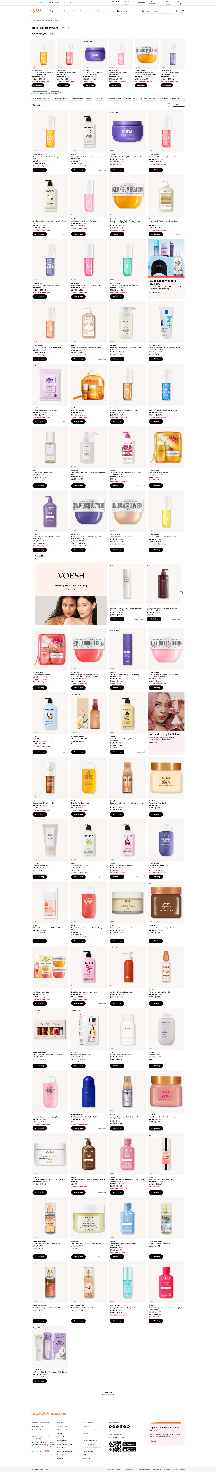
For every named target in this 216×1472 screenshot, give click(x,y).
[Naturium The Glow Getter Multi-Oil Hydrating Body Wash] (127, 328)
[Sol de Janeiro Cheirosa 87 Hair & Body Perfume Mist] (166, 517)
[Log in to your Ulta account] (177, 11)
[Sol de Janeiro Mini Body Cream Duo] (50, 973)
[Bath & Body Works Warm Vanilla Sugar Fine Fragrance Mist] (50, 1286)
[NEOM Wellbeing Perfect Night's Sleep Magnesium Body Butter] (50, 1352)
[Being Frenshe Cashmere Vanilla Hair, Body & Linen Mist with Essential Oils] (127, 784)
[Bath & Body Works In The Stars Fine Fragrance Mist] (88, 1286)
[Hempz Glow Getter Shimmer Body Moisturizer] (88, 328)
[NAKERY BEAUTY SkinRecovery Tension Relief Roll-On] (88, 1098)
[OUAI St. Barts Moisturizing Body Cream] (127, 907)
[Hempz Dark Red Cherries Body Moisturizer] (88, 973)
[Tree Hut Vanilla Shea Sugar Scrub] (166, 783)
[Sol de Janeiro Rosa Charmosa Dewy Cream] (127, 517)
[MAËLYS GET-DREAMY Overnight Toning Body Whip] (95, 61)
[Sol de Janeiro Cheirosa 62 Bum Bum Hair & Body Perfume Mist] (43, 61)
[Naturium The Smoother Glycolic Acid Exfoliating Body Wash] (88, 453)
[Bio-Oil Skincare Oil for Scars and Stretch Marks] (50, 907)
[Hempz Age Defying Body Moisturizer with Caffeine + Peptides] (50, 203)
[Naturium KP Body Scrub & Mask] (50, 845)
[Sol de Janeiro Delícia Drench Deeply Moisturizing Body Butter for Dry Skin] (88, 518)
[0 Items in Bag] (183, 11)
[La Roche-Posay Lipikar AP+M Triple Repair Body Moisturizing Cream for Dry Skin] (166, 328)
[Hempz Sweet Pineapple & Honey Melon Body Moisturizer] (127, 720)
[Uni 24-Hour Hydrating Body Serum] (127, 972)
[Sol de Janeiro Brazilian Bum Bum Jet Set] (166, 453)
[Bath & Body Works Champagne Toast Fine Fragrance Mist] (50, 1223)
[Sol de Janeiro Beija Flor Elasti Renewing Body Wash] (50, 1098)
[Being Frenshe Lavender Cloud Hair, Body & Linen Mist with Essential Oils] (127, 1098)
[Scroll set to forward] (184, 98)
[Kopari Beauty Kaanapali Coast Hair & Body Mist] (127, 1288)
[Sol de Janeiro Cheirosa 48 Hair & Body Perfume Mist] (88, 266)
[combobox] (178, 105)
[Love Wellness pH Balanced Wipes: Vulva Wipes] (50, 391)
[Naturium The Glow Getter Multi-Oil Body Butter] (88, 1223)
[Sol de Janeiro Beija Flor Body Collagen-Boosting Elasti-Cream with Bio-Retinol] (166, 656)
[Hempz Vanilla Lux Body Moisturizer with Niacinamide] (88, 1160)
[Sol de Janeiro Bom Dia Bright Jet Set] (50, 655)
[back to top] (209, 1465)
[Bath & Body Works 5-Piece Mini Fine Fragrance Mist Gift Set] (50, 1034)
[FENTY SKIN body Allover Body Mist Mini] (88, 718)
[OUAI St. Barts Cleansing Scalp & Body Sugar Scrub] (50, 1159)
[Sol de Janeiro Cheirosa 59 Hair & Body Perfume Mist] (172, 61)
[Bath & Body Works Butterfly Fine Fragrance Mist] (166, 1222)
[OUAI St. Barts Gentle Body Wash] (127, 1034)
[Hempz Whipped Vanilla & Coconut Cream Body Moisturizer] (88, 138)
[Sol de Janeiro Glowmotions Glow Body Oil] (50, 784)
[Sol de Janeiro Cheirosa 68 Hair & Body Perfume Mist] (121, 61)
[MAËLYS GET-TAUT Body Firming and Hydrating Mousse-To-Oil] (127, 656)
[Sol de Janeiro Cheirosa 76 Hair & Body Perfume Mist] (166, 391)
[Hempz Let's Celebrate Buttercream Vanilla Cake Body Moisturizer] (127, 454)
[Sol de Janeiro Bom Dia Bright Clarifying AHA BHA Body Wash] (88, 909)
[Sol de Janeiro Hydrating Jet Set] (88, 391)
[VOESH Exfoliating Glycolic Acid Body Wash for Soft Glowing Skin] (163, 590)
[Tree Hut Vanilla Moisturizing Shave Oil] (166, 972)
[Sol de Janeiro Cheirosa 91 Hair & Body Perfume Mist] (50, 328)
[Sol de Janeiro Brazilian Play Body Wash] (88, 784)
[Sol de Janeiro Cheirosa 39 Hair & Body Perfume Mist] (127, 266)
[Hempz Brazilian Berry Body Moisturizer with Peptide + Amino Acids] (166, 1289)
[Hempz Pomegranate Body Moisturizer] (127, 846)
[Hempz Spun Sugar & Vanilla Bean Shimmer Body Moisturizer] (166, 203)
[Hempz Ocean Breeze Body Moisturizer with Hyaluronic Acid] (127, 1225)
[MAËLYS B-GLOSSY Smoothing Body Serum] (166, 1160)
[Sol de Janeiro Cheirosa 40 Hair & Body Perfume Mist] (69, 61)
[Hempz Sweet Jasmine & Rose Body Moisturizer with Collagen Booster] (127, 1161)
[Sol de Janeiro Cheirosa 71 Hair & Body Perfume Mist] (127, 391)
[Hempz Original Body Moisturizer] (88, 846)
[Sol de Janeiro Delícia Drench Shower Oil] (166, 846)
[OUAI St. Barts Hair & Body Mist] (50, 452)
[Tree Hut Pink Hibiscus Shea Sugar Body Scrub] (166, 1097)
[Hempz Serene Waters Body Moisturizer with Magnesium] (50, 518)
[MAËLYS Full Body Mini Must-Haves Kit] (88, 1035)
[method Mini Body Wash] (166, 1034)
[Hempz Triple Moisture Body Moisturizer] (50, 719)
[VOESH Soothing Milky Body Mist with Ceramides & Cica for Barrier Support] (126, 590)
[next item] (184, 63)
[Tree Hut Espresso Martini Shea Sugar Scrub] (166, 907)
